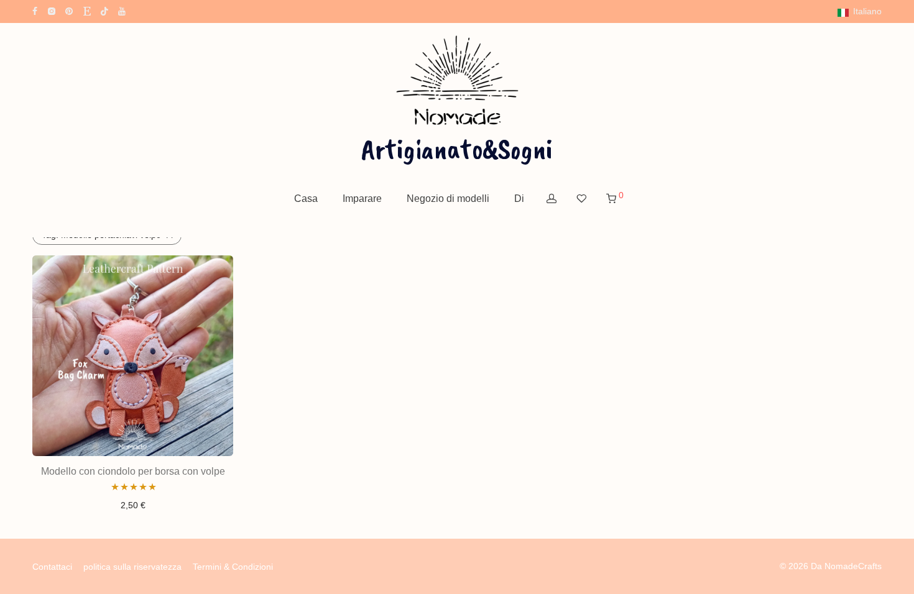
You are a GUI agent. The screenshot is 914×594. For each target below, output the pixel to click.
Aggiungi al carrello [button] (132, 505)
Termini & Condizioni (233, 567)
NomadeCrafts (853, 566)
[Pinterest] (69, 11)
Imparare (362, 198)
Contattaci (52, 567)
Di (519, 198)
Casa (306, 198)
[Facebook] (34, 11)
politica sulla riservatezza (132, 567)
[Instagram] (51, 11)
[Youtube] (122, 11)
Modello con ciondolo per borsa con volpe (133, 471)
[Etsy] (87, 11)
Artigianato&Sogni (457, 148)
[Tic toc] (104, 11)
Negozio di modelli (448, 198)
